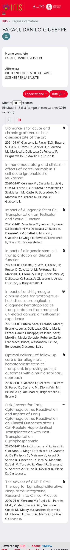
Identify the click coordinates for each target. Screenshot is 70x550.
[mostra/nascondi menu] (4, 13)
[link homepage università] (47, 6)
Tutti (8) (57, 94)
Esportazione (35, 94)
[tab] (10, 120)
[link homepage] (13, 6)
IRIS (5, 21)
